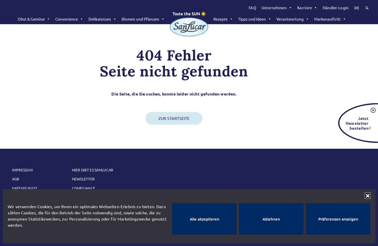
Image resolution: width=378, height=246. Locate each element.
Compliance (83, 188)
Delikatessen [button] (99, 18)
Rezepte (220, 18)
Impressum (22, 170)
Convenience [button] (66, 18)
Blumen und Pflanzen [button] (140, 18)
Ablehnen (271, 219)
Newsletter (83, 179)
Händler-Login (336, 7)
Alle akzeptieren (204, 219)
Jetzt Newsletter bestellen (357, 123)
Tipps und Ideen (252, 18)
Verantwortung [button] (290, 18)
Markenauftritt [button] (327, 18)
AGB (15, 179)
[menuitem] (252, 8)
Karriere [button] (304, 7)
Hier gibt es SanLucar (92, 170)
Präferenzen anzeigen (338, 219)
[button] (367, 195)
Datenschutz (25, 188)
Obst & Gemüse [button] (31, 18)
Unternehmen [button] (274, 7)
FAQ (252, 7)
